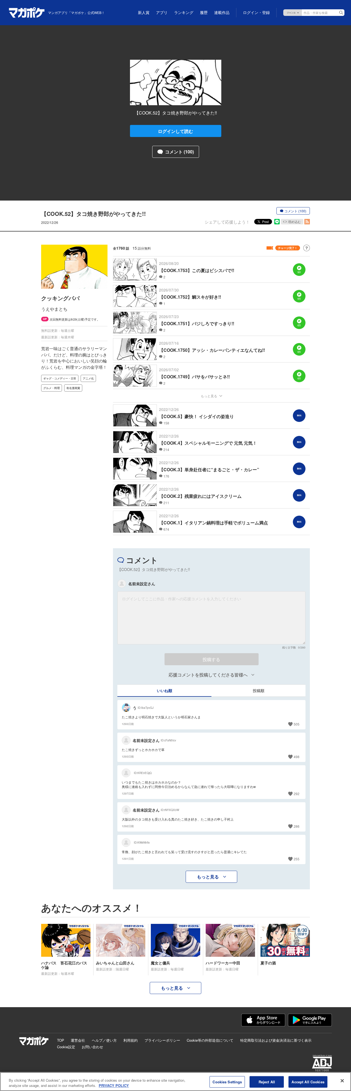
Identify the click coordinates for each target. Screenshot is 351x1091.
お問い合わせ (92, 1046)
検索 (341, 12)
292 (296, 794)
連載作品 (222, 12)
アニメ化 (88, 378)
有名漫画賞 (73, 388)
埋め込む (294, 221)
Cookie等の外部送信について (210, 1040)
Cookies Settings (227, 1081)
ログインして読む (175, 131)
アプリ (162, 12)
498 (296, 757)
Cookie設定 (66, 1046)
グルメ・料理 (51, 388)
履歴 (204, 12)
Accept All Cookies (307, 1081)
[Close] (342, 1081)
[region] (175, 1081)
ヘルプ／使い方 (104, 1040)
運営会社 (78, 1040)
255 (296, 859)
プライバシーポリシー (162, 1040)
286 (296, 826)
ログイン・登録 (256, 12)
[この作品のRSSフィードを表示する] (307, 221)
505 (296, 724)
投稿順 (258, 690)
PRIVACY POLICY (114, 1085)
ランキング (183, 12)
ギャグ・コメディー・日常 (59, 378)
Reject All (267, 1081)
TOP (60, 1040)
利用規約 (130, 1040)
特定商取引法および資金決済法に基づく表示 (276, 1040)
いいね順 (164, 690)
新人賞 (143, 12)
